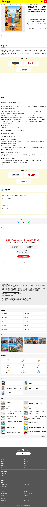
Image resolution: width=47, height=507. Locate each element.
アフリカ (6, 329)
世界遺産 (23, 367)
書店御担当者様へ (4, 493)
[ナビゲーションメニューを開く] (45, 1)
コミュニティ (3, 482)
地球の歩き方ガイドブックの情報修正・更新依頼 (12, 293)
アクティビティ (8, 372)
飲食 (8, 361)
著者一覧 (2, 480)
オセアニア (29, 317)
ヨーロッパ (6, 313)
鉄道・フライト (23, 372)
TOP (1, 4)
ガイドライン (26, 491)
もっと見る (43, 436)
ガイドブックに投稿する (28, 493)
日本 (28, 329)
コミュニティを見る (23, 256)
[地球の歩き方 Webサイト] (5, 1)
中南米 (5, 317)
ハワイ (5, 321)
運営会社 (2, 489)
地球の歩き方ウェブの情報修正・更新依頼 (11, 292)
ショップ (38, 372)
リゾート (28, 321)
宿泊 (38, 361)
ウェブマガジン (4, 471)
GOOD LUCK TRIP (4, 486)
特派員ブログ (3, 473)
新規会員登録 (4, 484)
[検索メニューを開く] (42, 1)
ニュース (2, 478)
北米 (28, 313)
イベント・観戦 (8, 367)
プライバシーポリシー (27, 489)
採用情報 (2, 495)
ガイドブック (8, 4)
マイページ (27, 484)
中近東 (28, 325)
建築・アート (23, 361)
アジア (4, 4)
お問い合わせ (26, 495)
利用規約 (2, 491)
